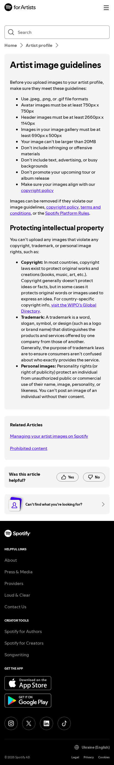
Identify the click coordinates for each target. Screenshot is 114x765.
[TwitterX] (28, 723)
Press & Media (18, 572)
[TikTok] (64, 723)
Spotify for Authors (23, 631)
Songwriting (16, 655)
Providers (13, 583)
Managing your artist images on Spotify (49, 436)
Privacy (89, 757)
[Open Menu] (106, 7)
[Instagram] (11, 723)
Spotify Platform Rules (67, 213)
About (10, 560)
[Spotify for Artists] (20, 7)
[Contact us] (101, 504)
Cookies (104, 757)
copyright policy (37, 190)
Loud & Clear (17, 595)
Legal (75, 757)
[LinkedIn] (46, 723)
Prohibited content (28, 448)
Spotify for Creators (23, 643)
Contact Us (15, 607)
